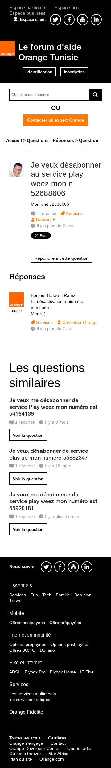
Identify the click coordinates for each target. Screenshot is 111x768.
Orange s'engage (26, 743)
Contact (58, 743)
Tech (46, 594)
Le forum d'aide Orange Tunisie (49, 51)
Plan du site (20, 759)
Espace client (33, 19)
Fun (34, 594)
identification (39, 72)
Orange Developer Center (34, 748)
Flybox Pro (35, 671)
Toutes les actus (25, 737)
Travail (15, 600)
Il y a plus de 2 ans (55, 328)
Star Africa (58, 753)
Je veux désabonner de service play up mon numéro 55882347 (48, 454)
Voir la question (28, 435)
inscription (74, 72)
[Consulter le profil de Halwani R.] (16, 175)
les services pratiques (30, 699)
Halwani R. (46, 219)
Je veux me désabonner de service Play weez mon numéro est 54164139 (53, 407)
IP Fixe (87, 671)
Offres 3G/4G (22, 650)
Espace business (27, 13)
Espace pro (66, 7)
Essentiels (20, 585)
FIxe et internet (25, 662)
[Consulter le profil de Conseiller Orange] (16, 305)
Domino (47, 650)
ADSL (14, 671)
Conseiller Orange (80, 322)
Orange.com (51, 759)
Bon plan (83, 594)
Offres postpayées (27, 622)
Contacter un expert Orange (55, 120)
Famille (63, 594)
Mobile (16, 613)
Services (74, 213)
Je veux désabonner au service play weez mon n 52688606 (66, 179)
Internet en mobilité (30, 635)
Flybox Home (63, 671)
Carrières (57, 737)
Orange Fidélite (26, 712)
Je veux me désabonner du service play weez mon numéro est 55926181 (53, 501)
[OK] (95, 95)
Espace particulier (28, 7)
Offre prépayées (65, 622)
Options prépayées (27, 644)
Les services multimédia (32, 693)
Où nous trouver (25, 753)
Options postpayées (70, 644)
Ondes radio (79, 748)
